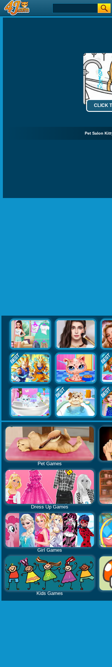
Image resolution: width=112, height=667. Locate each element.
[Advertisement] (56, 257)
